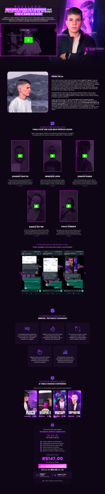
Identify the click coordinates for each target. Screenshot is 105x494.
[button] (20, 185)
